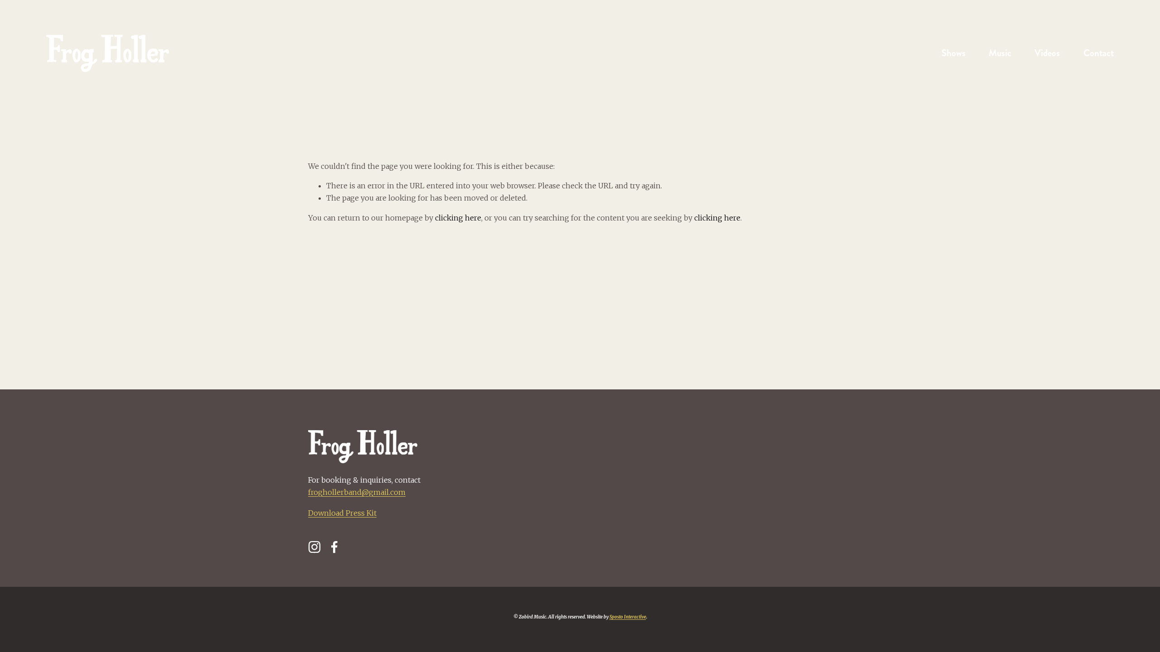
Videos (1047, 53)
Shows (954, 53)
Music (1000, 53)
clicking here (458, 217)
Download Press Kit (342, 513)
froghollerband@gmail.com (357, 492)
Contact (1098, 53)
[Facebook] (334, 547)
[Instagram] (314, 547)
